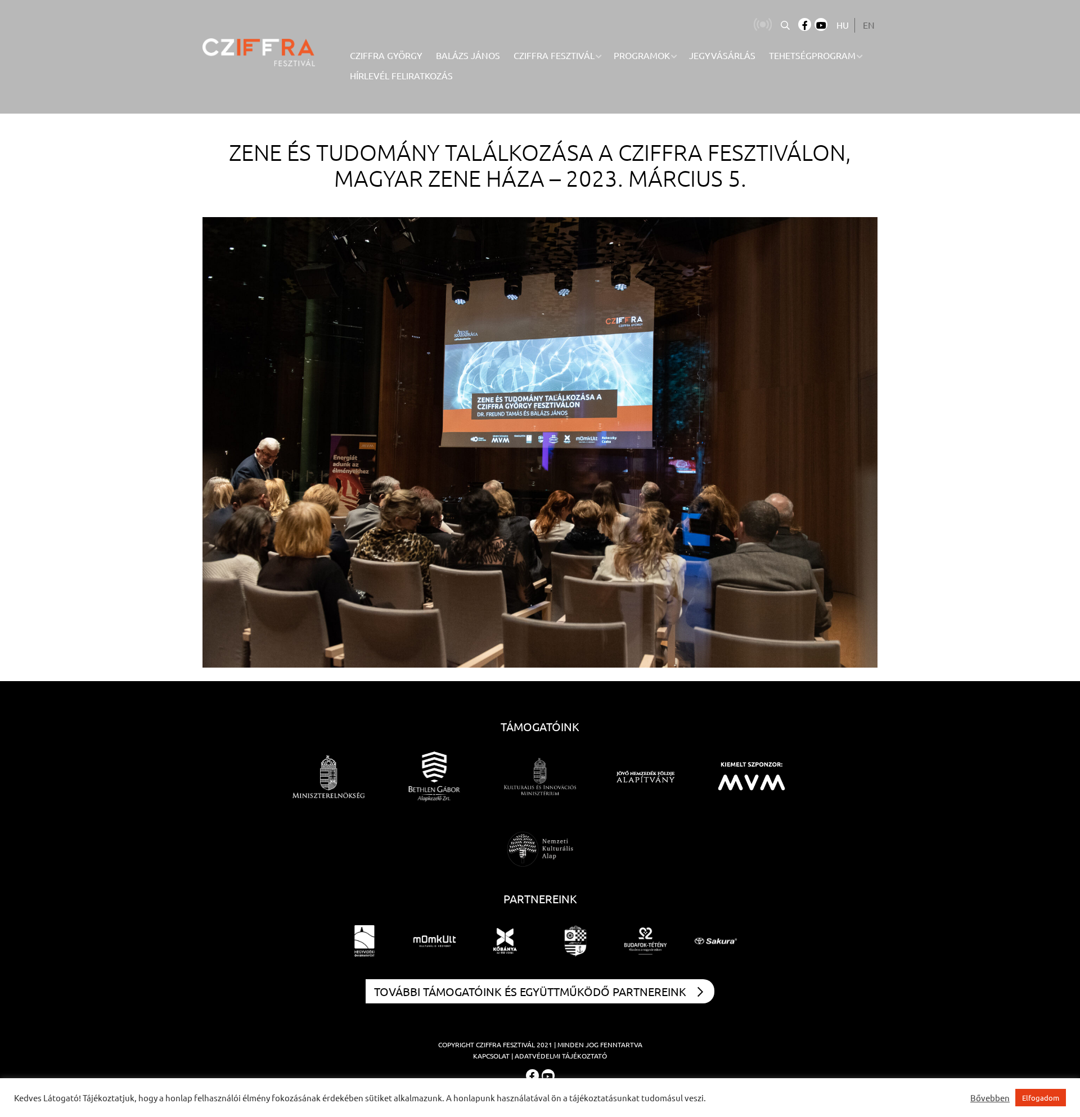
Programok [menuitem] (642, 55)
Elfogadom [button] (1040, 1097)
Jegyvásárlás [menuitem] (722, 55)
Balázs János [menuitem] (468, 55)
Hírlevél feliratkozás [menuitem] (401, 75)
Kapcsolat (491, 1055)
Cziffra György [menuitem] (386, 55)
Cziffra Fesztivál (505, 1044)
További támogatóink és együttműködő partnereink (530, 991)
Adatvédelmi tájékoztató (561, 1055)
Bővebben (990, 1098)
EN (869, 24)
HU (842, 24)
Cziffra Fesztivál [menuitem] (554, 55)
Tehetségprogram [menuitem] (812, 55)
